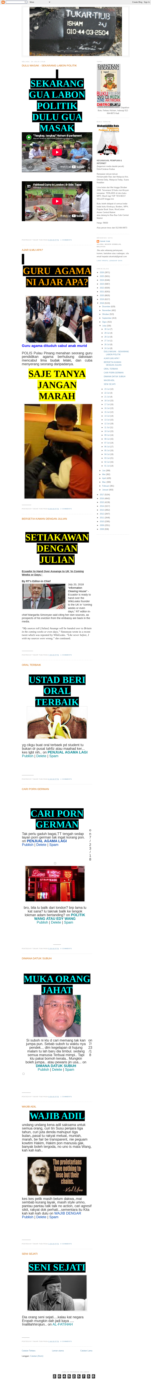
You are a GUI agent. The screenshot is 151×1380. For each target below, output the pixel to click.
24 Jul (107, 348)
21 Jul (107, 397)
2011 (102, 518)
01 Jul (107, 466)
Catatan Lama (86, 1351)
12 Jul (107, 424)
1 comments (66, 240)
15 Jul (107, 412)
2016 (102, 498)
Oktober (106, 314)
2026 (102, 272)
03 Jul (107, 458)
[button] (27, 756)
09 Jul (107, 435)
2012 (102, 514)
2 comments (66, 509)
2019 (102, 299)
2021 (102, 292)
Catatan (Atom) (36, 1356)
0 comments (66, 948)
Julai (104, 326)
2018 (102, 303)
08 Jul (107, 439)
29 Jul (107, 333)
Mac (104, 482)
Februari (106, 486)
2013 (102, 510)
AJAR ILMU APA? (32, 249)
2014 (102, 506)
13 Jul (107, 420)
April (104, 478)
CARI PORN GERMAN (35, 789)
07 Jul (107, 443)
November (106, 310)
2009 (102, 525)
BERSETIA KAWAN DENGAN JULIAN (44, 518)
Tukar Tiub (105, 241)
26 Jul (107, 344)
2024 (102, 280)
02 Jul (107, 462)
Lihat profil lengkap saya (109, 260)
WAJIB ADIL (29, 1106)
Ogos (104, 322)
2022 (102, 288)
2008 (102, 529)
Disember (106, 306)
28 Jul (107, 337)
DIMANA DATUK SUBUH (37, 958)
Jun (104, 470)
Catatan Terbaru (28, 1351)
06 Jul (107, 447)
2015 (102, 502)
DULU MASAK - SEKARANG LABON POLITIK (49, 65)
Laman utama (58, 1351)
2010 (102, 521)
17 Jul (107, 404)
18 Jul (107, 400)
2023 (102, 284)
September (107, 318)
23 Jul (107, 389)
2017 (102, 495)
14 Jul (107, 416)
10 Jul (107, 431)
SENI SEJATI (30, 1253)
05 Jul (107, 450)
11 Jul (107, 427)
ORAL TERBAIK (31, 664)
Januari (105, 490)
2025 (102, 276)
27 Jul (107, 341)
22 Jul (107, 393)
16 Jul (107, 408)
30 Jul (107, 329)
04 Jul (107, 454)
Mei (104, 474)
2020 (102, 295)
